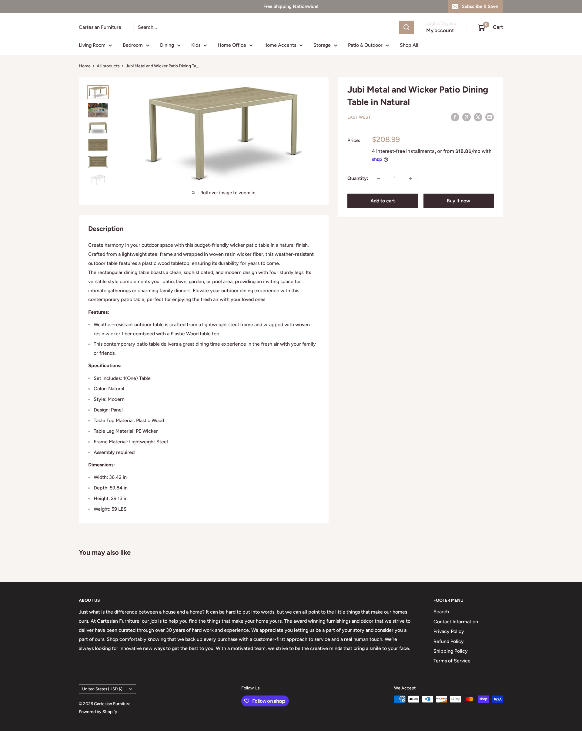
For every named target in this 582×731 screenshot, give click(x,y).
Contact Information (455, 621)
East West (359, 117)
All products (108, 66)
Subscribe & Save (480, 6)
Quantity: (357, 178)
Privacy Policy (448, 631)
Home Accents (279, 45)
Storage (322, 45)
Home (85, 66)
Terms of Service (451, 661)
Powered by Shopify (98, 711)
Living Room (92, 45)
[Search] (406, 27)
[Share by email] (489, 116)
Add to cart (382, 201)
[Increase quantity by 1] (410, 178)
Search (441, 611)
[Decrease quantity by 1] (378, 178)
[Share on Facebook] (455, 116)
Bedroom (133, 45)
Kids (195, 45)
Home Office (232, 45)
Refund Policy (448, 641)
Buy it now (458, 201)
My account (440, 30)
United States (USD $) (102, 688)
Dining (167, 45)
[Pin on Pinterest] (466, 116)
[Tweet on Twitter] (478, 116)
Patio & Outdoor (365, 45)
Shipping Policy (450, 651)
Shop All (409, 45)
